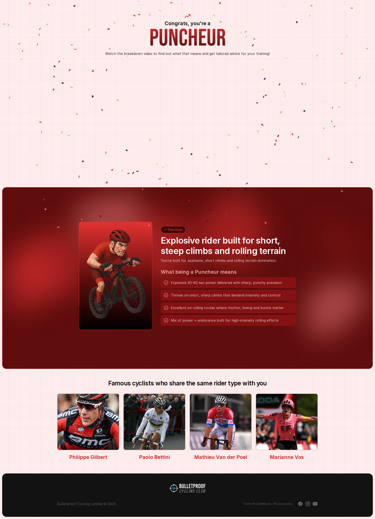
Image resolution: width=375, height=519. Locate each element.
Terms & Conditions (257, 504)
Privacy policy (283, 504)
